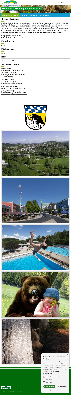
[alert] (55, 373)
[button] (55, 390)
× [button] (67, 355)
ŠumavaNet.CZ (19, 391)
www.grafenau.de (7, 76)
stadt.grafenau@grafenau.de (15, 74)
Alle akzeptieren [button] (49, 386)
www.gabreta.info (47, 12)
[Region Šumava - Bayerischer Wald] (10, 2)
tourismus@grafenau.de (14, 83)
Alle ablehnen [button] (61, 386)
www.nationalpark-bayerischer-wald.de (14, 94)
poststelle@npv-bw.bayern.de (16, 92)
